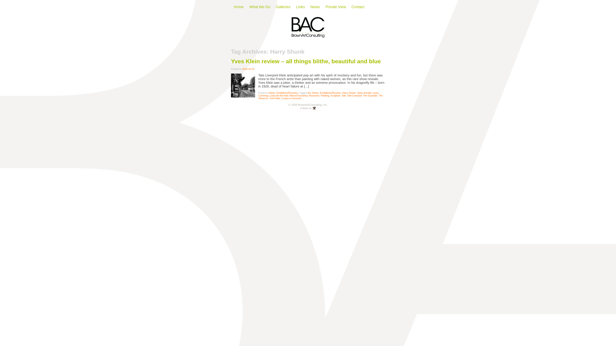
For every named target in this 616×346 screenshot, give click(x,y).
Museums (314, 95)
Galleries (283, 7)
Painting (325, 95)
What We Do (259, 7)
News (315, 7)
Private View (335, 7)
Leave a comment (291, 98)
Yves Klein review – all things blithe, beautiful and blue (306, 61)
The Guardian (370, 95)
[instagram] (314, 108)
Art (309, 92)
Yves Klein (274, 98)
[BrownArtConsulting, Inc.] (308, 35)
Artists (272, 92)
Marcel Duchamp (299, 95)
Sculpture (335, 95)
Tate (344, 95)
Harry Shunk (349, 92)
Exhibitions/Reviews (287, 92)
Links (300, 7)
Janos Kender (364, 92)
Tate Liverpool (354, 95)
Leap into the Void (279, 95)
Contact (357, 7)
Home (239, 7)
